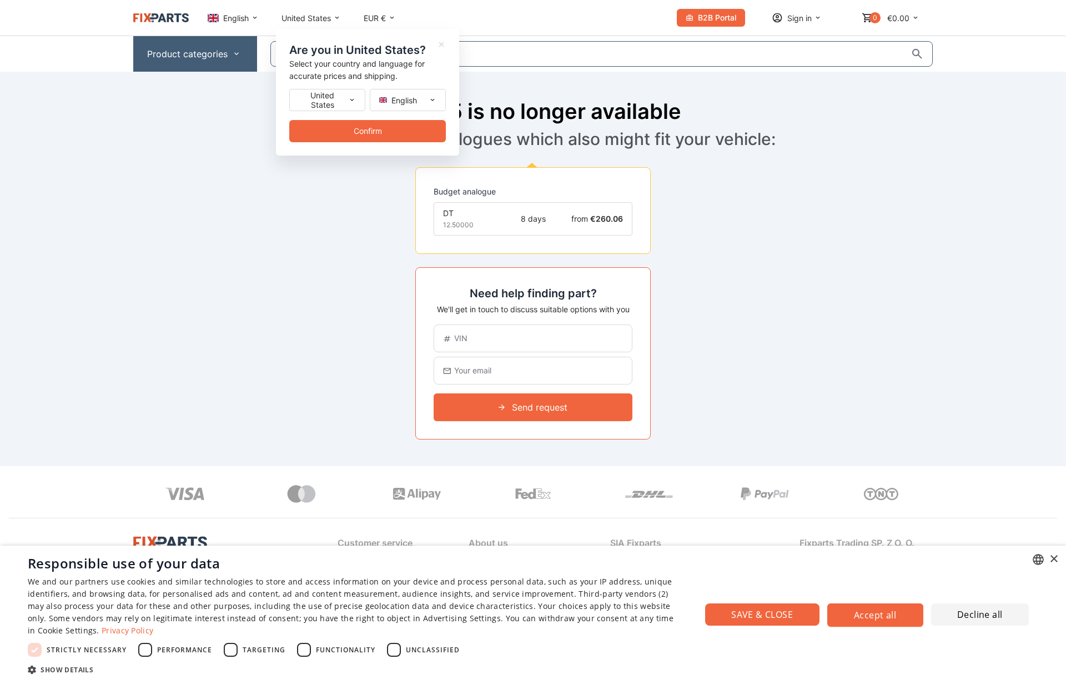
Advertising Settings (462, 618)
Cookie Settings (67, 630)
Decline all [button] (979, 614)
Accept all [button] (875, 615)
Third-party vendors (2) (623, 593)
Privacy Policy (127, 630)
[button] (354, 669)
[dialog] (533, 615)
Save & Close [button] (762, 614)
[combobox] (1038, 559)
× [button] (1053, 559)
